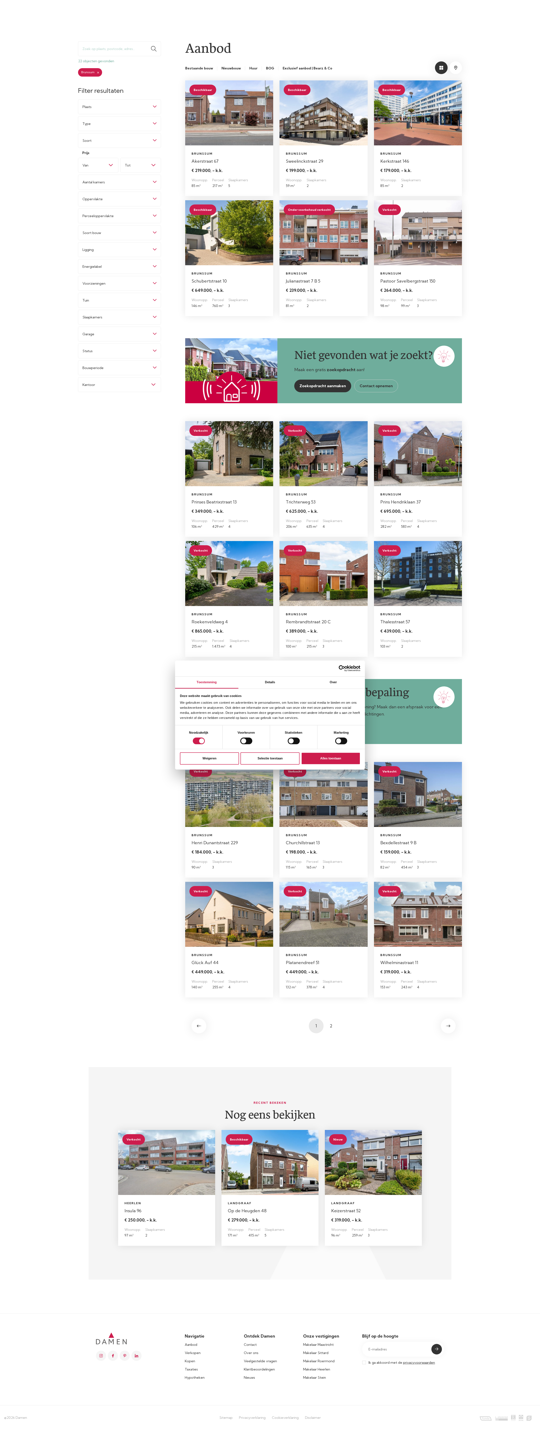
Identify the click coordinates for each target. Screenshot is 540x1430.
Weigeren (209, 758)
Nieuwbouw (231, 68)
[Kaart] (455, 67)
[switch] (246, 740)
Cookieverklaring (285, 1417)
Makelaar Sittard (315, 1353)
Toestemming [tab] (207, 682)
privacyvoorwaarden (419, 1362)
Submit (436, 1349)
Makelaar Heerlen (316, 1369)
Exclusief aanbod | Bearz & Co (307, 68)
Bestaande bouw (199, 68)
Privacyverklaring (252, 1417)
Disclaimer (313, 1417)
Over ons (251, 1353)
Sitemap (226, 1417)
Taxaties (191, 1369)
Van (85, 165)
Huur (253, 68)
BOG (270, 68)
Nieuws (249, 1377)
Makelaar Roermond (319, 1361)
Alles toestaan (330, 758)
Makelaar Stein (314, 1377)
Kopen (190, 1361)
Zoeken (155, 48)
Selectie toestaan (270, 758)
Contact (250, 1344)
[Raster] (441, 67)
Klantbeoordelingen (259, 1369)
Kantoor (88, 385)
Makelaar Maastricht (318, 1344)
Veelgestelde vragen (260, 1361)
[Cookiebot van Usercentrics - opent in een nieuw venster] (341, 668)
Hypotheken (195, 1377)
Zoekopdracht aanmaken (323, 385)
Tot (128, 165)
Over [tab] (333, 682)
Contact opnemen (376, 385)
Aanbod (191, 1344)
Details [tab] (270, 682)
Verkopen (193, 1353)
